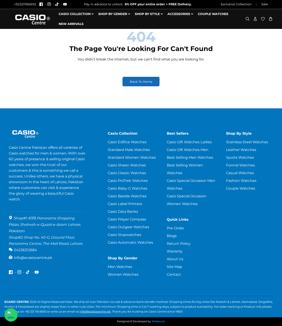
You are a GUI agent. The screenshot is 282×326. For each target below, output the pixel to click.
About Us (175, 259)
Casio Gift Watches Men (187, 150)
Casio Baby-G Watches (127, 188)
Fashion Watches (241, 181)
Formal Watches (240, 165)
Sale (264, 4)
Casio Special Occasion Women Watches (186, 200)
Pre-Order (175, 228)
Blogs (172, 236)
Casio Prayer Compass (127, 219)
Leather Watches (241, 150)
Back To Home (141, 82)
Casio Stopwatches (124, 235)
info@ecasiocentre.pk (95, 311)
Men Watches (120, 267)
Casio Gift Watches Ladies (189, 142)
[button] (247, 18)
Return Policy (179, 243)
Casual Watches (240, 173)
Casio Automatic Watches (130, 242)
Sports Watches (240, 157)
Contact (174, 274)
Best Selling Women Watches (185, 169)
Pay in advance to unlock (138, 4)
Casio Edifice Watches (127, 142)
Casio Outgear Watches (128, 227)
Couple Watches (240, 188)
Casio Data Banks (123, 211)
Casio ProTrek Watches (128, 181)
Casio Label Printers (125, 204)
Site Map (174, 267)
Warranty (175, 251)
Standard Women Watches (132, 157)
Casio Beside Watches (127, 196)
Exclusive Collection (236, 4)
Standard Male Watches (129, 150)
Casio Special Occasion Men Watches (191, 184)
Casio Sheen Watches (127, 165)
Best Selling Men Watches (190, 157)
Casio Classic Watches (127, 173)
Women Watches (123, 274)
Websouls (158, 321)
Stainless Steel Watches (247, 142)
